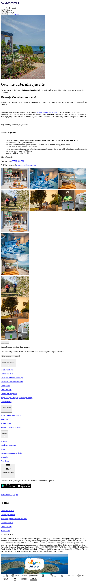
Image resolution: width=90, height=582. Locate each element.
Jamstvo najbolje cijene (9, 495)
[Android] (23, 487)
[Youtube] (5, 504)
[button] (47, 8)
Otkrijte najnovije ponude (10, 356)
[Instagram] (8, 504)
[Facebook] (2, 504)
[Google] (8, 487)
